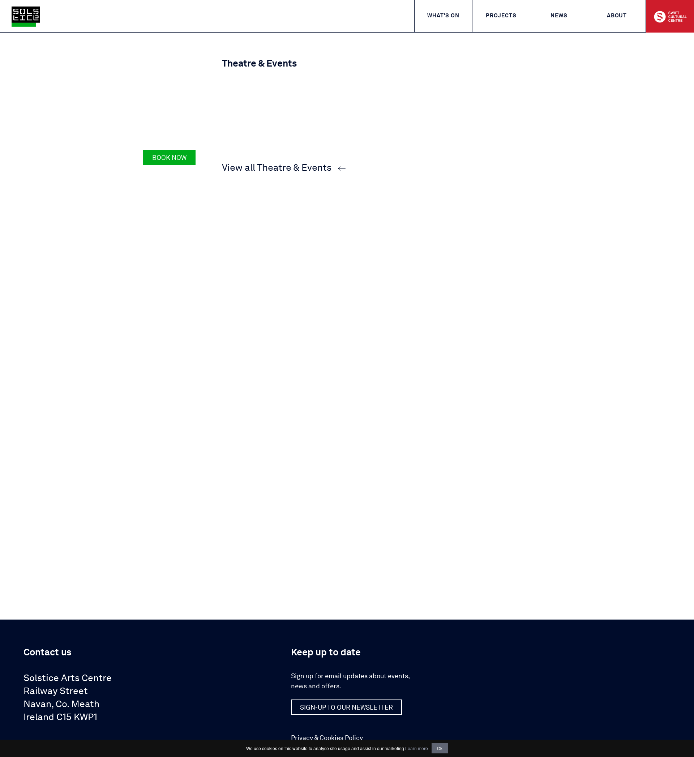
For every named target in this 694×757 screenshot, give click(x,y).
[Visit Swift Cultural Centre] (670, 16)
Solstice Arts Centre (67, 698)
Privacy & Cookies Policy (327, 738)
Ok (439, 748)
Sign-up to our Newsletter (346, 708)
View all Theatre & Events (276, 168)
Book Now (169, 158)
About (617, 16)
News (559, 16)
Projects (501, 16)
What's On (443, 16)
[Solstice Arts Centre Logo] (26, 17)
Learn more (416, 748)
